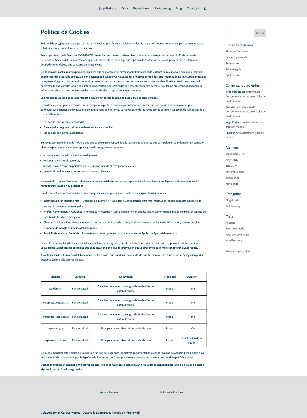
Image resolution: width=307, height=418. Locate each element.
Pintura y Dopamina (237, 51)
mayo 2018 (232, 183)
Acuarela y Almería (236, 57)
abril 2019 (231, 165)
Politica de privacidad (238, 251)
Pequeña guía (233, 69)
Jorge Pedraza (107, 8)
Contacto (193, 8)
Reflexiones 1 (233, 63)
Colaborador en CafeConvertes (60, 412)
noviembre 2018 (235, 171)
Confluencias (233, 75)
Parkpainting (163, 8)
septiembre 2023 (235, 153)
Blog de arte (232, 200)
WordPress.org (234, 240)
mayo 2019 (232, 159)
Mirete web (133, 412)
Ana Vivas (231, 106)
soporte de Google (56, 227)
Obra (125, 8)
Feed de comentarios (237, 234)
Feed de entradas (235, 228)
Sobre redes (103, 412)
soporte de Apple (138, 233)
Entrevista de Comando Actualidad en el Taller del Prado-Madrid (246, 96)
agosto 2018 (233, 177)
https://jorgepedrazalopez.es (68, 43)
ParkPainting (233, 206)
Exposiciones (141, 8)
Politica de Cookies (171, 392)
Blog (179, 8)
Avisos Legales (109, 392)
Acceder (230, 222)
